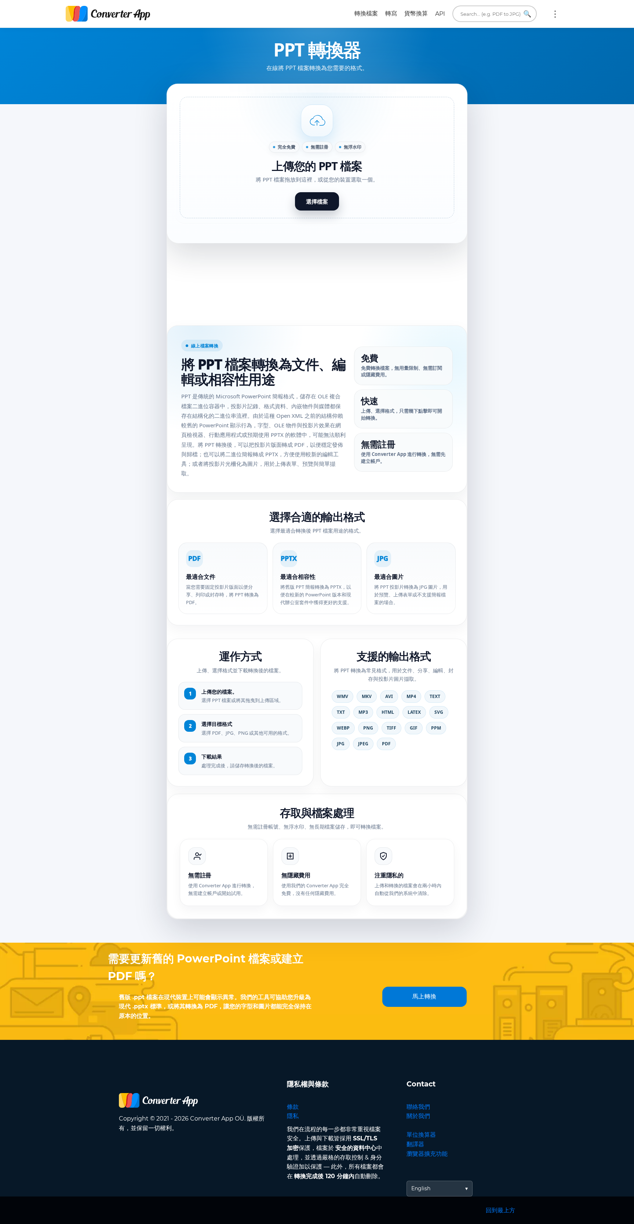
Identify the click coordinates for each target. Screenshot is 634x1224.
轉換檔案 (366, 13)
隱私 (293, 1115)
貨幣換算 (416, 13)
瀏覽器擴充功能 (427, 1153)
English (420, 1188)
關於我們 (418, 1115)
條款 (293, 1106)
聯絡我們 (418, 1106)
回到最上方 (500, 1210)
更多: (555, 14)
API (440, 13)
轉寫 (391, 13)
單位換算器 (421, 1134)
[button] (317, 157)
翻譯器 (415, 1144)
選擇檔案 (317, 201)
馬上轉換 (424, 996)
